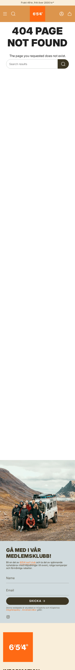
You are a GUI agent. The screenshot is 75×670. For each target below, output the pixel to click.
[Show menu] (5, 13)
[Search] (63, 64)
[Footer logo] (18, 647)
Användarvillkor (29, 610)
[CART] (70, 13)
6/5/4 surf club (28, 562)
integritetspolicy (13, 610)
